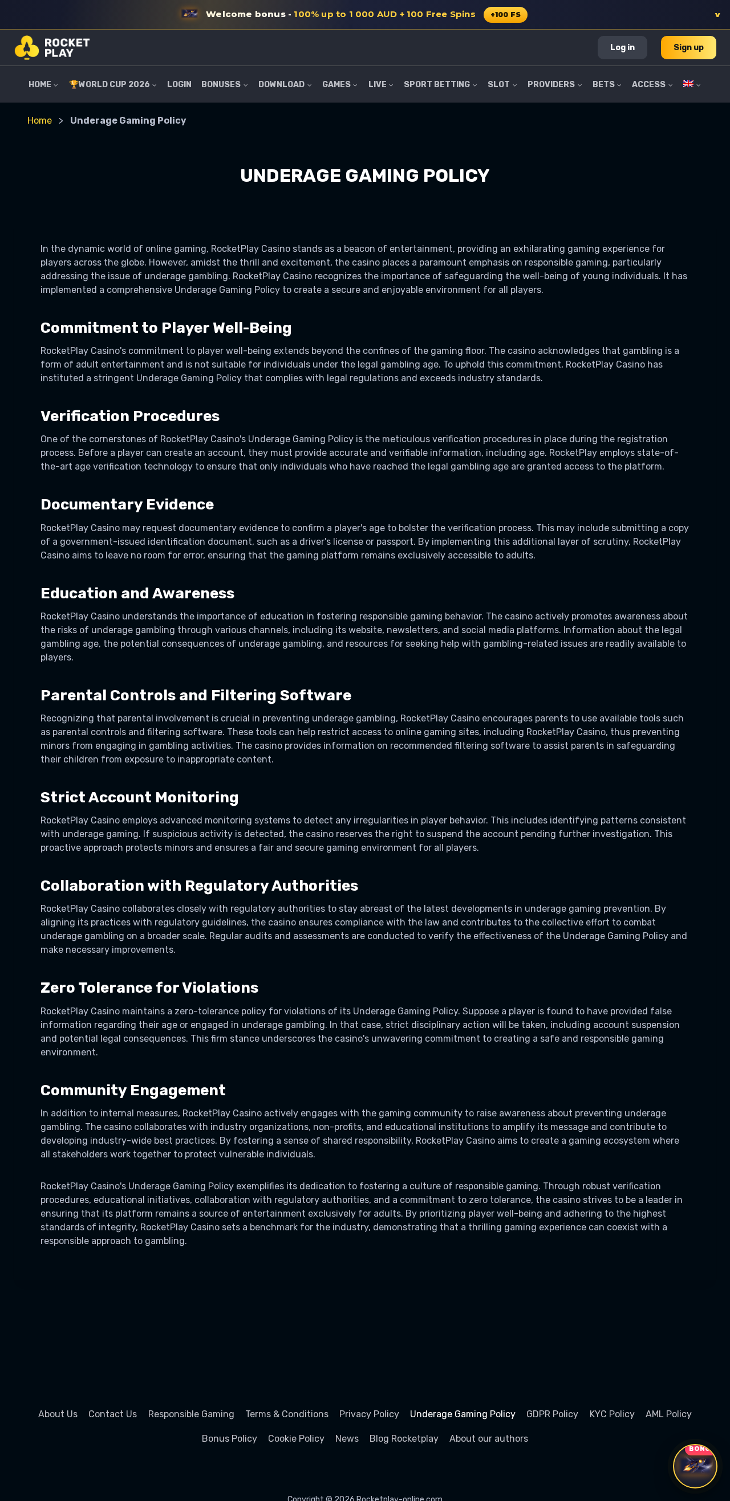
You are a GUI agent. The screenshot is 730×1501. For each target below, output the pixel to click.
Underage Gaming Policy (463, 1414)
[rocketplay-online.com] (52, 48)
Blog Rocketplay (404, 1438)
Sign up (689, 47)
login (179, 84)
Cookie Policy (296, 1438)
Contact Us (112, 1414)
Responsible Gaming (191, 1414)
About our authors (488, 1438)
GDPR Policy (552, 1414)
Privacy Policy (369, 1414)
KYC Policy (612, 1414)
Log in (622, 47)
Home (39, 120)
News (347, 1438)
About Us (58, 1414)
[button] (365, 15)
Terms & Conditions (286, 1414)
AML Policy (669, 1414)
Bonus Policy (229, 1438)
